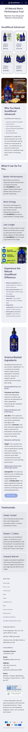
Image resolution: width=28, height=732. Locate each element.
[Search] (22, 3)
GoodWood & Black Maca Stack (12, 621)
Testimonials (6, 590)
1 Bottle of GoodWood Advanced (5, 45)
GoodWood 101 (7, 602)
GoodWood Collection (9, 617)
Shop (4, 594)
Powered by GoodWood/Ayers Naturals (17, 727)
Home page (6, 583)
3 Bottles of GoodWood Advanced (5, 67)
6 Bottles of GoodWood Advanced (19, 67)
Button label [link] (11, 495)
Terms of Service (8, 609)
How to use (6, 587)
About (4, 598)
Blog (4, 605)
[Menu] (2, 3)
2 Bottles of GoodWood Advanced (19, 45)
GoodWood (8, 727)
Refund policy (7, 613)
